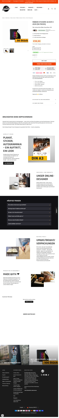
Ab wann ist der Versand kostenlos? (15, 212)
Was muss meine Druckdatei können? (15, 220)
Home (3, 17)
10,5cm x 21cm (36, 48)
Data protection (5, 372)
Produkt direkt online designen (44, 64)
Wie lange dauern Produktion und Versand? (17, 208)
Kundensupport (5, 377)
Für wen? (22, 7)
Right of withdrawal (6, 381)
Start (16, 7)
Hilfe (36, 10)
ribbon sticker (13, 17)
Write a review (29, 301)
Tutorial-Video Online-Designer (17, 386)
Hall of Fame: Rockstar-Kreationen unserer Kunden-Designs (17, 380)
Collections (7, 17)
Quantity (35, 55)
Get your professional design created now (43, 90)
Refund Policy (5, 385)
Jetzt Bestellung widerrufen (17, 401)
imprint (3, 374)
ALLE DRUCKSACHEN (9, 163)
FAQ (14, 395)
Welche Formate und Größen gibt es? (15, 216)
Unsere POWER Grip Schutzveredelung (17, 389)
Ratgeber (15, 398)
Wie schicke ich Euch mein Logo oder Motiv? (17, 204)
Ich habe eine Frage (38, 103)
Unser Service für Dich (17, 375)
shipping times (5, 379)
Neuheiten (22, 10)
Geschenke (39, 7)
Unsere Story (16, 372)
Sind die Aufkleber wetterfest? (14, 223)
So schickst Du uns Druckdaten (41, 99)
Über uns (29, 10)
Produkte (30, 7)
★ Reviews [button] (56, 210)
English (21, 407)
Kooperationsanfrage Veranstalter (18, 393)
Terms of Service (6, 383)
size (34, 46)
